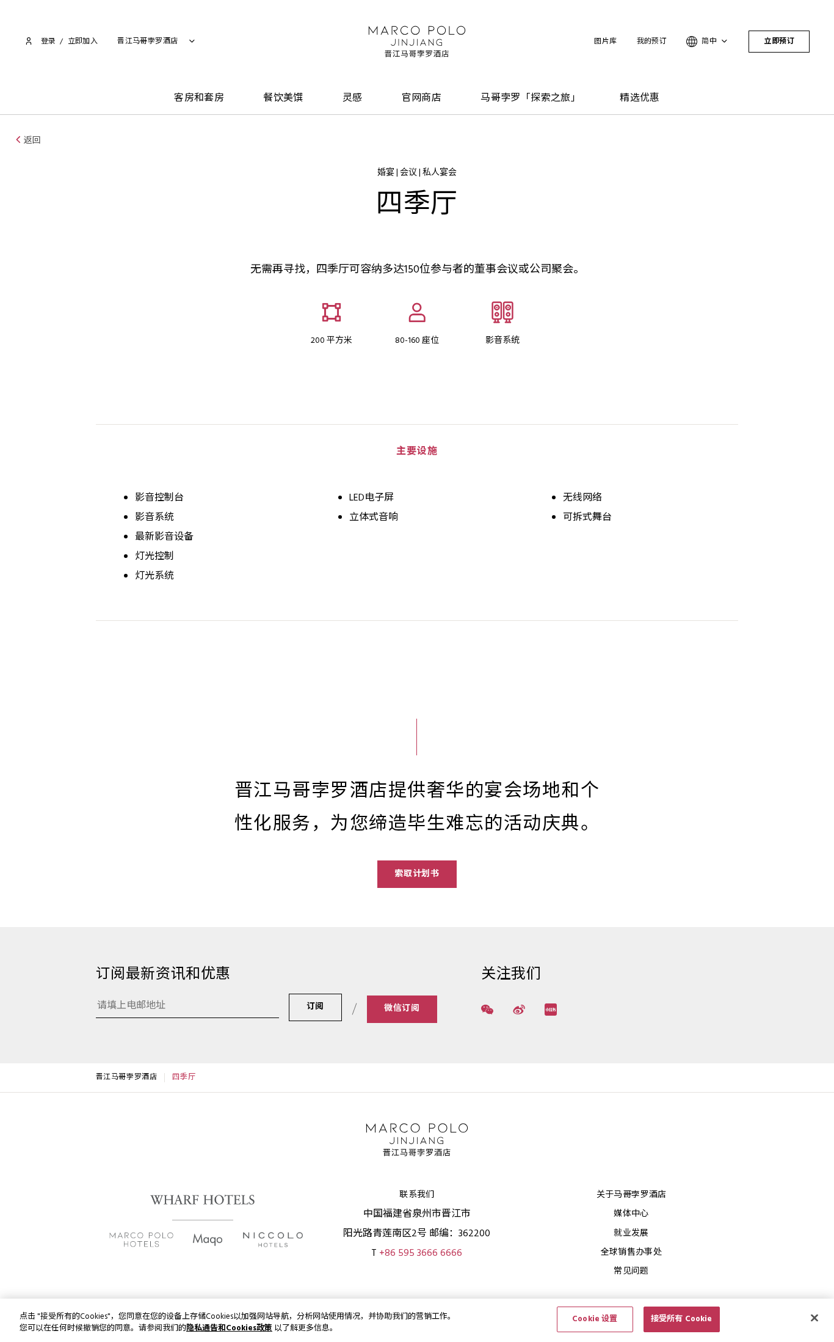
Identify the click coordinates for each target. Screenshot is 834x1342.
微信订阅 (402, 1009)
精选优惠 (640, 98)
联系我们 (416, 1195)
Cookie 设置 (594, 1319)
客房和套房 (199, 98)
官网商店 (422, 98)
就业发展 (631, 1233)
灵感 (353, 98)
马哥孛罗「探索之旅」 (530, 98)
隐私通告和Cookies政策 (229, 1328)
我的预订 (652, 41)
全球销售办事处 (631, 1252)
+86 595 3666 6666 (420, 1253)
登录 (48, 41)
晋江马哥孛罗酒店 (127, 1077)
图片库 (605, 41)
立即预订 (779, 41)
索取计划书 (417, 874)
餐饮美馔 (283, 98)
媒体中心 (631, 1214)
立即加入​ (83, 41)
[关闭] (814, 1317)
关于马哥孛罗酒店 (631, 1195)
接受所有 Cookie (681, 1319)
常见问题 (631, 1271)
